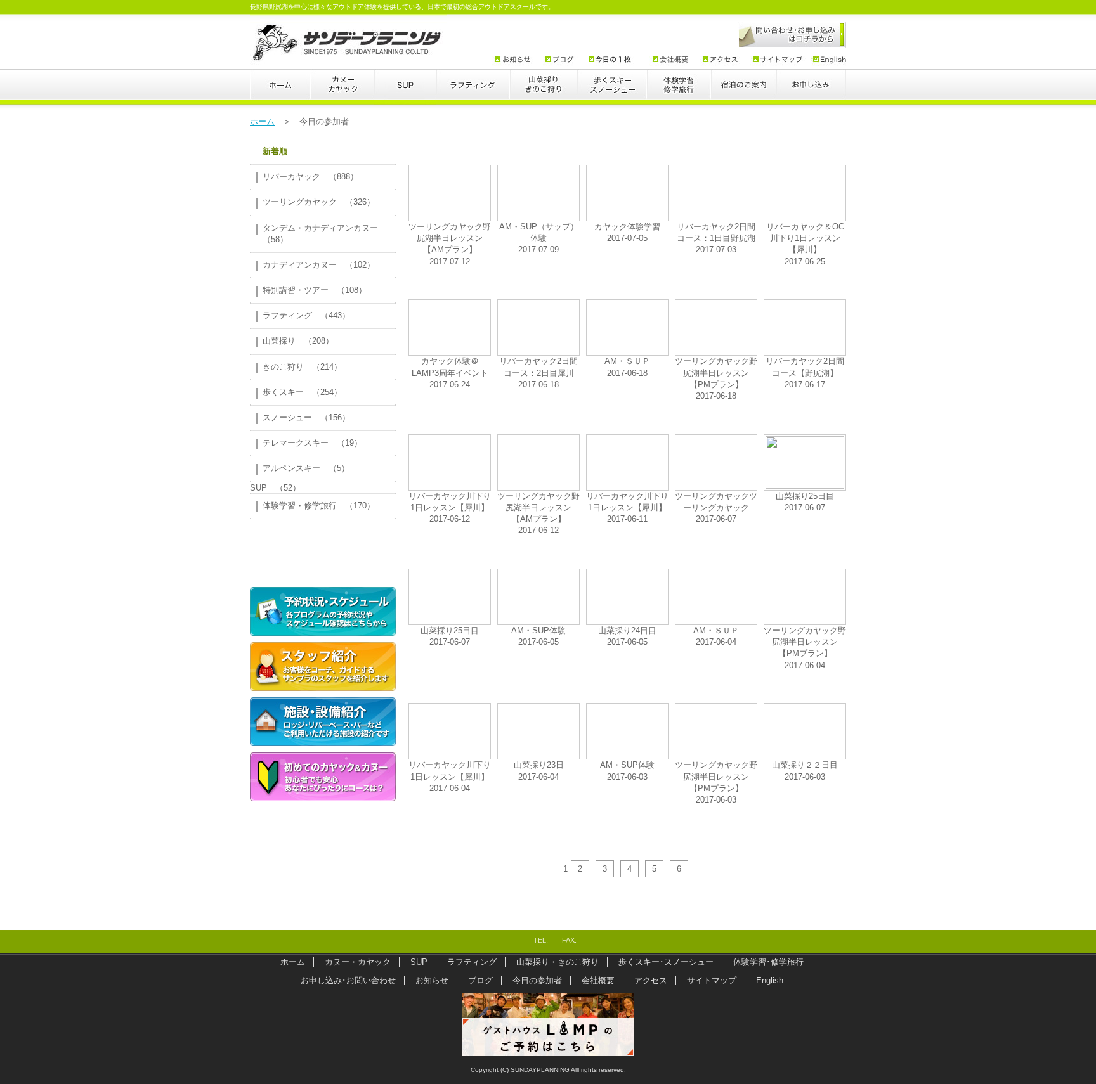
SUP (405, 89)
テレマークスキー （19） (312, 443)
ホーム (280, 89)
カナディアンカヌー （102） (319, 264)
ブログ (561, 60)
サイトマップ (775, 60)
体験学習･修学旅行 (679, 89)
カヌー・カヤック (342, 89)
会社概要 (669, 60)
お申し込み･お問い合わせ (811, 89)
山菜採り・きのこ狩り (543, 89)
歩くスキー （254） (302, 392)
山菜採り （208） (298, 340)
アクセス (720, 60)
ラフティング (473, 89)
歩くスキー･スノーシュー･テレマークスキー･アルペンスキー (612, 89)
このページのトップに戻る (819, 922)
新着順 (275, 151)
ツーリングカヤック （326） (319, 202)
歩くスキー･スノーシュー (666, 962)
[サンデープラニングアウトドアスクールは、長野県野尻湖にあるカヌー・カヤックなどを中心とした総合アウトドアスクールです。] (348, 57)
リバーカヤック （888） (310, 176)
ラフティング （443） (306, 315)
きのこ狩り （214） (302, 366)
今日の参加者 (614, 60)
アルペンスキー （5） (306, 468)
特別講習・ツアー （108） (315, 290)
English (826, 60)
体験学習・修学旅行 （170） (319, 505)
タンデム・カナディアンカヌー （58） (324, 233)
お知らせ (515, 60)
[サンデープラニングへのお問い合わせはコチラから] (785, 34)
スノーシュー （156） (306, 417)
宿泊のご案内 (743, 89)
